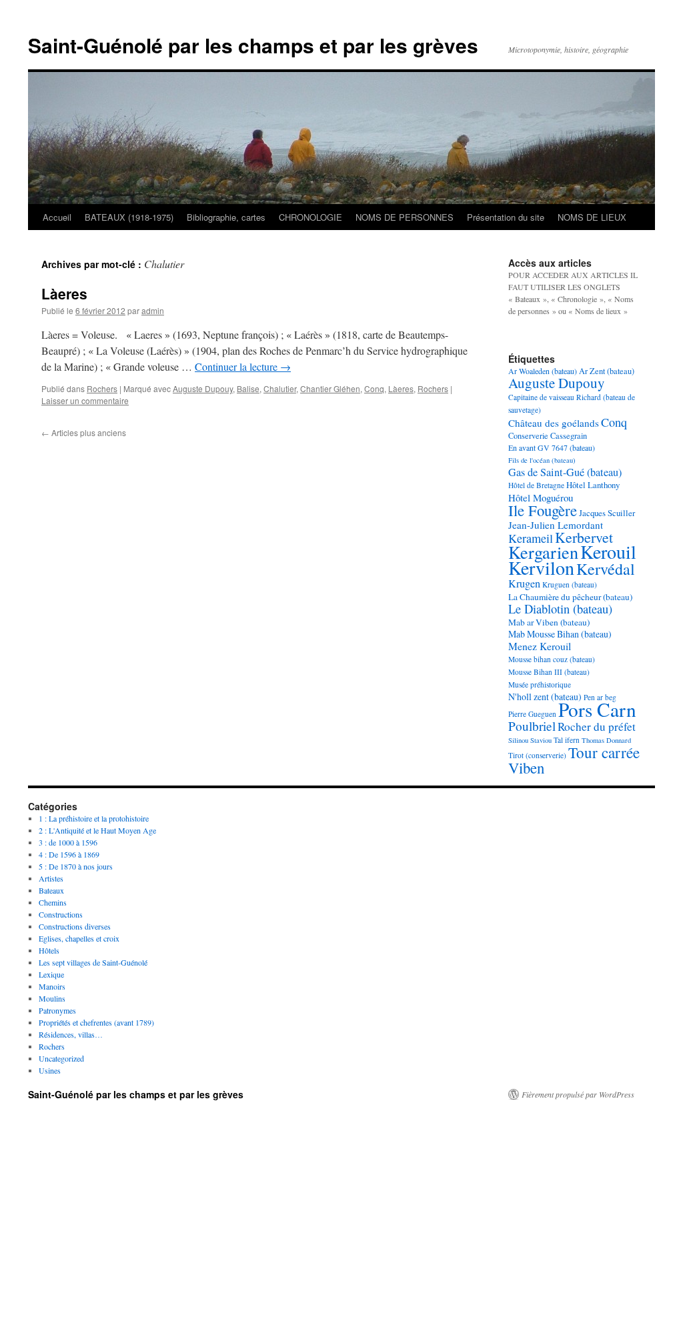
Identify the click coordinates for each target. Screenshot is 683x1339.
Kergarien (543, 551)
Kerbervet (584, 537)
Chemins (53, 902)
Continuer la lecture (243, 366)
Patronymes (57, 1010)
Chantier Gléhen (330, 388)
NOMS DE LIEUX (592, 217)
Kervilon (541, 567)
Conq (374, 388)
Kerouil (608, 551)
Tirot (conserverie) (537, 755)
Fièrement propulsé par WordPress (578, 1094)
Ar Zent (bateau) (606, 370)
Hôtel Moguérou (540, 497)
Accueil (57, 217)
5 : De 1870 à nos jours (76, 866)
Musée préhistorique (539, 685)
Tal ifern (567, 740)
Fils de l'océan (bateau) (542, 460)
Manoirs (52, 986)
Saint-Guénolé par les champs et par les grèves (253, 45)
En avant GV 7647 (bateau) (551, 447)
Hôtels (49, 950)
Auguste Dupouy (203, 388)
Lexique (51, 974)
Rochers (102, 388)
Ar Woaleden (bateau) (542, 370)
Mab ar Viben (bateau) (549, 622)
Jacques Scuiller (607, 513)
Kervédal (605, 568)
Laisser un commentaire (85, 400)
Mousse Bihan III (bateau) (549, 672)
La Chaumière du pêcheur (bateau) (570, 597)
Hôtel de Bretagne (536, 485)
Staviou (541, 740)
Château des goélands (553, 422)
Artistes (51, 878)
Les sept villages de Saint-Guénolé (93, 962)
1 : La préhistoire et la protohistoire (94, 818)
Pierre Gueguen (532, 714)
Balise (248, 388)
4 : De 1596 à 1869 (69, 854)
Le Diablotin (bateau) (560, 609)
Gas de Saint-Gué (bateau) (565, 472)
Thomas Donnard (606, 740)
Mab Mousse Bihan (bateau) (560, 633)
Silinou (518, 740)
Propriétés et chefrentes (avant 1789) (96, 1022)
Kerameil (530, 538)
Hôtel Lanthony (593, 485)
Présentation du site (505, 217)
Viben (526, 768)
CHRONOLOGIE (310, 217)
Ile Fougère (542, 510)
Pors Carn (597, 709)
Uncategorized (61, 1058)
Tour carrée (604, 752)
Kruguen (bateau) (569, 584)
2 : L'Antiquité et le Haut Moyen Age (97, 830)
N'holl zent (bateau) (545, 696)
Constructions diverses (75, 926)
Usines (50, 1070)
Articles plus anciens (83, 432)
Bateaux (51, 890)
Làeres (64, 293)
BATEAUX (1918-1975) (129, 217)
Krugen (524, 583)
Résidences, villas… (71, 1034)
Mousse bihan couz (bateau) (551, 659)
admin (152, 310)
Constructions (61, 914)
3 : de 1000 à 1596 (68, 842)
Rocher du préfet (597, 726)
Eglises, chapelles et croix (79, 938)
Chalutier (279, 388)
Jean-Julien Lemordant (555, 524)
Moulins (52, 998)
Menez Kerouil (539, 646)
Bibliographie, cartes (226, 217)
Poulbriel (532, 726)
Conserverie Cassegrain (547, 435)
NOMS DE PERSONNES (405, 217)
